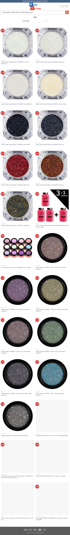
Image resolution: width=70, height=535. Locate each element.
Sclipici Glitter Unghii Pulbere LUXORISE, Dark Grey (50, 144)
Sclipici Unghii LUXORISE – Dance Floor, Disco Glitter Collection (15, 352)
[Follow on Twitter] (64, 6)
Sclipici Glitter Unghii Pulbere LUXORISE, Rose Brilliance (16, 104)
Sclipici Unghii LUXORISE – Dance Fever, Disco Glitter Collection (50, 352)
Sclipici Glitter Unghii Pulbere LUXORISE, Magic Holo (50, 62)
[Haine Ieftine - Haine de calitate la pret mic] (35, 6)
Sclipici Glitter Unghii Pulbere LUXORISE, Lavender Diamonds (15, 62)
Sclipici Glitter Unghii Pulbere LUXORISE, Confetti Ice (15, 225)
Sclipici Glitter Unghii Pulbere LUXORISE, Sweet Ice (50, 185)
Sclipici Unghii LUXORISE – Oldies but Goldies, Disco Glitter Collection (52, 310)
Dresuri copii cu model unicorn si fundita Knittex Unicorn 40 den (17, 518)
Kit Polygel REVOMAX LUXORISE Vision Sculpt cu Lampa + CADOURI (52, 518)
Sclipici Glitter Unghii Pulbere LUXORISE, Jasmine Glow (51, 104)
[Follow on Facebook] (61, 6)
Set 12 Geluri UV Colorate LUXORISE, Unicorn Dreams (16, 267)
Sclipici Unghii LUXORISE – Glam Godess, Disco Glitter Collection (51, 268)
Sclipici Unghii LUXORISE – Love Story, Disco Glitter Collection (15, 310)
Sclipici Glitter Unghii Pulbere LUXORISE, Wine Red (15, 185)
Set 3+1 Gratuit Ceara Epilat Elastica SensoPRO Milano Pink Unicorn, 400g (52, 226)
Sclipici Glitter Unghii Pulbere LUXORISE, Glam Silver (15, 144)
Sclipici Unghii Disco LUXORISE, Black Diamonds (14, 435)
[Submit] (67, 12)
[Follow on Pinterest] (67, 6)
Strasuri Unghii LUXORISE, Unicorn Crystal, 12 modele (50, 476)
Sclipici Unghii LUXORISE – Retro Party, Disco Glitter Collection (50, 394)
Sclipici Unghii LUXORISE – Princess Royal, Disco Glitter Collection (16, 394)
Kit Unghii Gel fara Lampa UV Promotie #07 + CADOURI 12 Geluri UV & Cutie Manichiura (17, 476)
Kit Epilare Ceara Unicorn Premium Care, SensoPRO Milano (52, 435)
